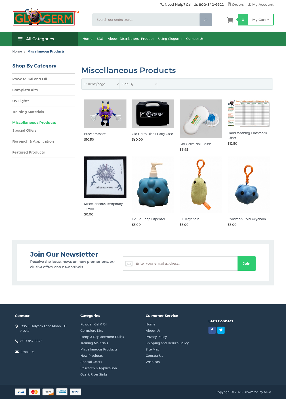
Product (147, 39)
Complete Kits (25, 90)
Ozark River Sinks (93, 374)
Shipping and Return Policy (167, 343)
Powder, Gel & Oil (93, 324)
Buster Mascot (94, 134)
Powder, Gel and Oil (29, 79)
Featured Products (28, 152)
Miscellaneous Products (34, 122)
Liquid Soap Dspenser (148, 219)
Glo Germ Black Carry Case (152, 134)
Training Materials (28, 112)
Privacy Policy (156, 337)
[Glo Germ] (50, 17)
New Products (91, 356)
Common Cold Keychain (247, 219)
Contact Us (195, 39)
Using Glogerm (170, 39)
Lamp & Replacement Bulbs (102, 337)
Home (87, 39)
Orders (237, 4)
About (113, 39)
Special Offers (24, 130)
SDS (100, 39)
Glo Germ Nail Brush (195, 144)
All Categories (39, 38)
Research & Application (33, 141)
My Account (262, 4)
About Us (153, 331)
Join (246, 263)
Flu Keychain (189, 219)
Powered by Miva (258, 392)
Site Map (153, 349)
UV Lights (20, 101)
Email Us (27, 352)
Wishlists (153, 362)
